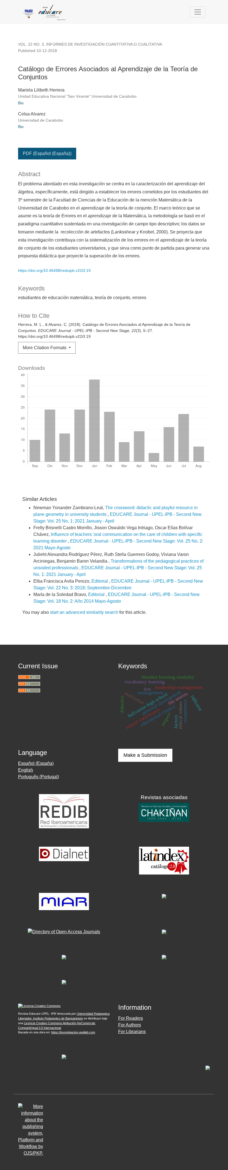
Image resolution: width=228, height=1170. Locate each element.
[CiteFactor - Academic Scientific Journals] (164, 896)
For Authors (129, 1025)
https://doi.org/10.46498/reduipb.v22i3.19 (54, 270)
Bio (21, 103)
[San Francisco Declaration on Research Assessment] (64, 981)
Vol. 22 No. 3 (31, 44)
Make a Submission (145, 755)
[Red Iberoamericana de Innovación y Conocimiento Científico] (64, 810)
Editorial (100, 581)
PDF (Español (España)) (47, 153)
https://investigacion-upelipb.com (73, 1032)
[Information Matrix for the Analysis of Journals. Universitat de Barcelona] (64, 901)
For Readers (130, 1018)
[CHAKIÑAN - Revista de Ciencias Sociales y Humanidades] (164, 811)
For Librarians (132, 1031)
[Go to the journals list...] (64, 1056)
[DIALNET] (64, 853)
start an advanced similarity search (84, 612)
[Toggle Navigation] (197, 12)
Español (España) (36, 763)
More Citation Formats (45, 347)
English (25, 770)
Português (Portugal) (38, 776)
